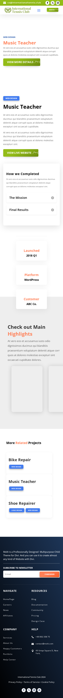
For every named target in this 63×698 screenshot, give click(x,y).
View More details (20, 62)
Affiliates (8, 615)
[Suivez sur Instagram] (58, 3)
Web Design (9, 37)
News (6, 610)
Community (37, 610)
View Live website (19, 152)
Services (7, 637)
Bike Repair (20, 459)
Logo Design (16, 510)
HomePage (9, 599)
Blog (33, 599)
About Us (8, 643)
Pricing (35, 615)
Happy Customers (12, 648)
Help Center (9, 659)
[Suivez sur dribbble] (39, 690)
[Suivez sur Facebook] (47, 3)
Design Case (38, 621)
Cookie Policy (48, 682)
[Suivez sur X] (53, 3)
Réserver (52, 10)
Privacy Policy (15, 682)
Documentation (39, 604)
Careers (7, 604)
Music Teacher (22, 481)
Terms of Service (32, 682)
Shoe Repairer (22, 503)
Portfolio (8, 654)
